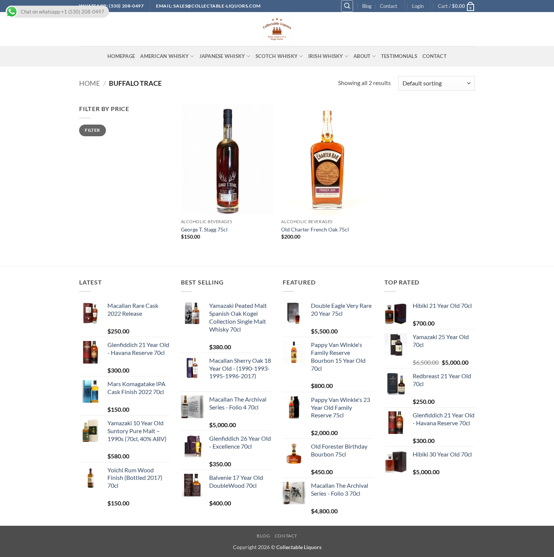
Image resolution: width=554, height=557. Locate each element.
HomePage (121, 56)
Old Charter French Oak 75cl (315, 229)
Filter (92, 130)
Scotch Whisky (277, 56)
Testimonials (399, 56)
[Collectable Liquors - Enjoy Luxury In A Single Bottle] (277, 29)
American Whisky (164, 56)
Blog (367, 6)
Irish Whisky (325, 56)
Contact (388, 6)
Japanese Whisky (222, 56)
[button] (347, 6)
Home (89, 83)
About (362, 56)
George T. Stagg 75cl (204, 229)
